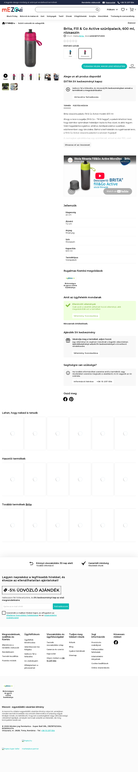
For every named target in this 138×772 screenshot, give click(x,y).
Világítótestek (80, 16)
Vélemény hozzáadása (86, 316)
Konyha (92, 16)
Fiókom (111, 9)
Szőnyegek (51, 16)
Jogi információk (98, 635)
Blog (71, 647)
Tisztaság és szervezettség (122, 16)
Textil (61, 16)
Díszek (69, 16)
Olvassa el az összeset (77, 145)
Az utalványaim (31, 661)
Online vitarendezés (100, 668)
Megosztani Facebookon (65, 399)
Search (97, 9)
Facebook (116, 642)
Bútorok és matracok (29, 16)
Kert (42, 16)
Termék (67, 106)
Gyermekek (8, 23)
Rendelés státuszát (91, 2)
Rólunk (72, 642)
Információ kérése (84, 381)
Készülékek (103, 16)
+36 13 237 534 (127, 2)
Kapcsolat (110, 2)
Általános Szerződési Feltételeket (22, 615)
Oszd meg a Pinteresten (71, 399)
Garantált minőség (98, 563)
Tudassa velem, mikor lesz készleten (104, 66)
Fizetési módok (80, 106)
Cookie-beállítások (99, 663)
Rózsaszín (85, 56)
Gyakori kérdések (77, 651)
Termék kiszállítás (10, 656)
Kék (70, 56)
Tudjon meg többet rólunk (76, 635)
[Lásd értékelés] (100, 41)
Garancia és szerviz (55, 649)
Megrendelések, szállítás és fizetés (11, 637)
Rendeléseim (8, 652)
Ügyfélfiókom (32, 634)
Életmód (131, 23)
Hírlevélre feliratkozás (86, 97)
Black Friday (12, 16)
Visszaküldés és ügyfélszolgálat (55, 635)
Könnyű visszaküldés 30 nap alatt (54, 563)
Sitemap (73, 655)
